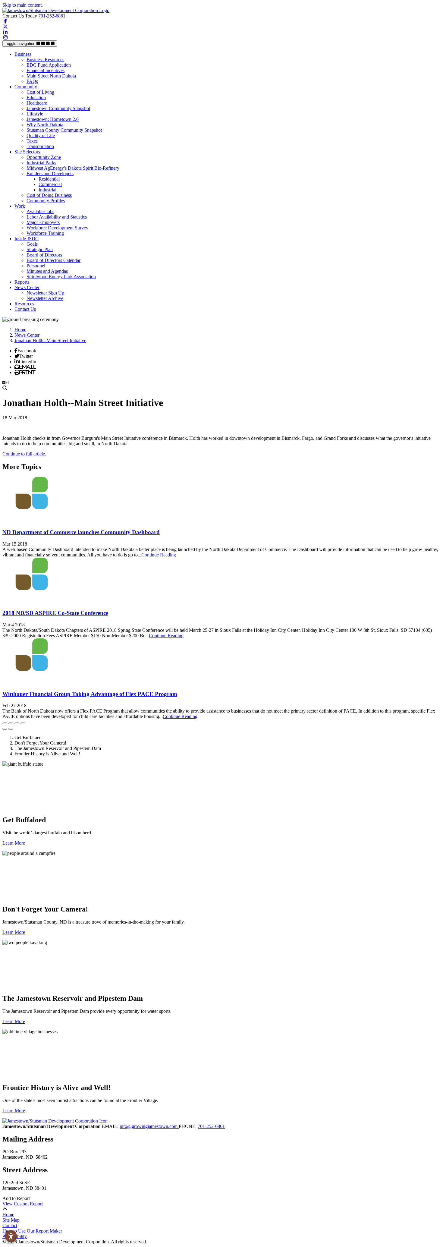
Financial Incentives (45, 70)
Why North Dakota (45, 124)
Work (19, 206)
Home (8, 1214)
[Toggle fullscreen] (16, 723)
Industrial (47, 189)
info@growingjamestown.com (149, 1126)
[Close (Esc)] (4, 723)
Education (36, 97)
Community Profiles (46, 200)
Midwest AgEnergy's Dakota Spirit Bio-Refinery (73, 168)
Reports (21, 282)
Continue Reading (158, 554)
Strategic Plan (40, 249)
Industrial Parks (41, 162)
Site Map (11, 1220)
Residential (49, 178)
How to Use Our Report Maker (32, 1230)
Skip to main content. (22, 5)
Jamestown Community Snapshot (58, 108)
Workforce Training (45, 233)
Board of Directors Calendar (53, 260)
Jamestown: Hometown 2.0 (53, 119)
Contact (9, 1225)
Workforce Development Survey (57, 227)
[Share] (10, 723)
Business (22, 54)
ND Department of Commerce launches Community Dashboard (81, 532)
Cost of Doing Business (49, 195)
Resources (24, 303)
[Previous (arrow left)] (4, 729)
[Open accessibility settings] (11, 1236)
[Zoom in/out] (22, 723)
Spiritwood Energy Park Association (61, 276)
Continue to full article (23, 453)
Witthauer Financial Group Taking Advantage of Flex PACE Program (89, 694)
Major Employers (43, 222)
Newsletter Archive (45, 298)
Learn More (13, 843)
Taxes (32, 140)
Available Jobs (40, 211)
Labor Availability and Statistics (57, 216)
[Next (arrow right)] (10, 729)
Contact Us (25, 309)
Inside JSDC (26, 238)
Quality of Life (41, 135)
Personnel (36, 265)
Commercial (50, 184)
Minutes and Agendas (47, 271)
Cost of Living (40, 92)
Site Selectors (27, 151)
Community (25, 86)
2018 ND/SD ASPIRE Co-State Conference (55, 613)
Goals (32, 244)
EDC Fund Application (49, 65)
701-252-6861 (51, 15)
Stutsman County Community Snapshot (64, 130)
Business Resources (45, 59)
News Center (26, 287)
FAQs (32, 81)
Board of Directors (44, 254)
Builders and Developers (50, 173)
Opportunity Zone (44, 157)
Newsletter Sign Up (45, 292)
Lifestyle (35, 113)
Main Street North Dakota (51, 75)
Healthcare (37, 102)
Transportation (40, 146)
